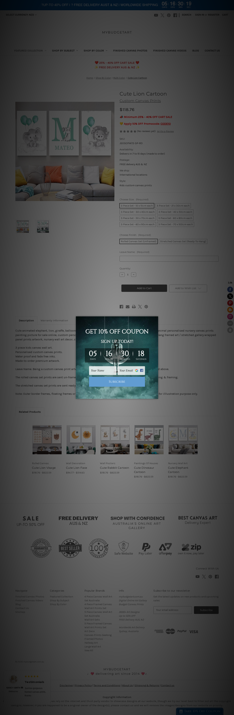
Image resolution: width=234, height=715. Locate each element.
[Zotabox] (155, 395)
